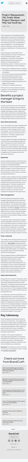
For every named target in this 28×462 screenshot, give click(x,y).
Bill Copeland (11, 243)
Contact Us (14, 437)
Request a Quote (14, 3)
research (17, 207)
